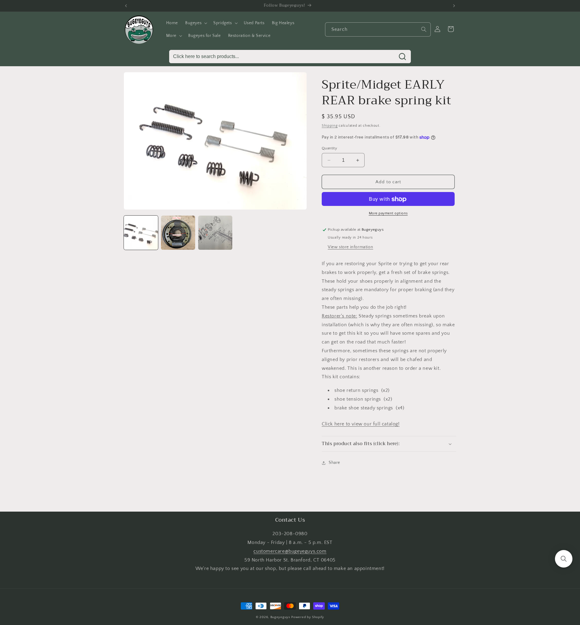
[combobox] (377, 29)
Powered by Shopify (307, 617)
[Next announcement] (454, 5)
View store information (350, 247)
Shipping (330, 126)
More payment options (388, 214)
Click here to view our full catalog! (361, 424)
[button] (196, 23)
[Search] (423, 29)
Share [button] (334, 463)
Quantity (329, 148)
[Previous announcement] (126, 5)
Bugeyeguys (280, 617)
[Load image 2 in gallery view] (178, 233)
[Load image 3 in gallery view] (215, 233)
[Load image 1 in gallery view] (141, 233)
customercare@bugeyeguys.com (289, 551)
